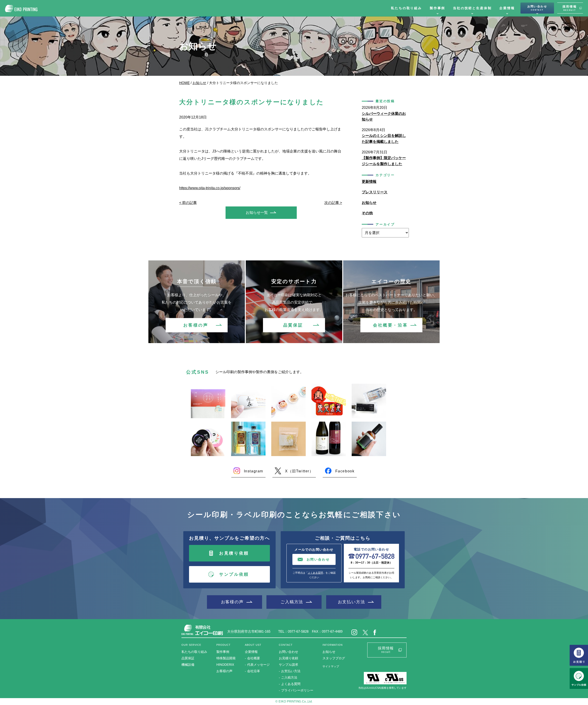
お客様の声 (195, 325)
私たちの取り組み (406, 8)
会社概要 (253, 658)
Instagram (253, 471)
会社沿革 (253, 671)
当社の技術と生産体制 (472, 8)
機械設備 (187, 664)
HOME (184, 83)
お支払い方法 (351, 601)
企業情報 (507, 8)
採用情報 (570, 8)
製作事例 (437, 8)
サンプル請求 (288, 664)
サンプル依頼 (234, 574)
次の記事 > (333, 203)
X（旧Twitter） (299, 471)
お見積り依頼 (234, 553)
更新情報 (369, 181)
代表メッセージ (258, 664)
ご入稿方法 (291, 601)
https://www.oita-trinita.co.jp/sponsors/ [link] (209, 188)
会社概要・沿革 (390, 325)
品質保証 (293, 325)
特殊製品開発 (226, 658)
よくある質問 (315, 572)
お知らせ (199, 83)
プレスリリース (374, 192)
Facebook (345, 471)
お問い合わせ (537, 8)
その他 (367, 213)
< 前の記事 (188, 203)
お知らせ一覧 (257, 212)
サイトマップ (330, 666)
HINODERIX (225, 664)
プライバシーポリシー (297, 690)
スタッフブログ (333, 658)
